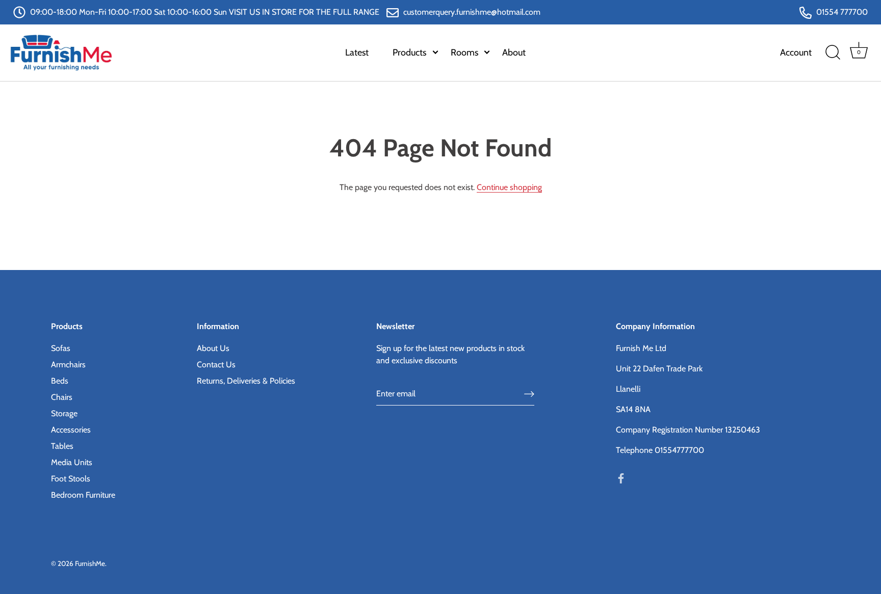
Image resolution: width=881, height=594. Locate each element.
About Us (213, 348)
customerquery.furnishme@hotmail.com (470, 12)
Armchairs (68, 364)
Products (409, 52)
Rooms (464, 52)
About (514, 52)
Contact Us (216, 364)
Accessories (71, 430)
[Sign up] (529, 394)
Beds (59, 381)
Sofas (60, 348)
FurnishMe (90, 563)
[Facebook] (621, 477)
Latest (357, 52)
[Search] (832, 52)
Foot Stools (70, 478)
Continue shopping (509, 187)
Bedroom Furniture (83, 495)
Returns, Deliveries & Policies (246, 381)
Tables (62, 446)
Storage (64, 413)
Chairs (61, 397)
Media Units (71, 462)
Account (796, 52)
